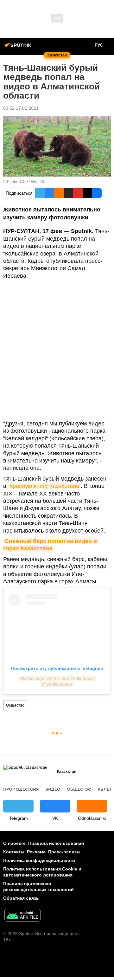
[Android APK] (22, 916)
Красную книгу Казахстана (44, 486)
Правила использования (56, 843)
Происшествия (21, 789)
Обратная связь (21, 898)
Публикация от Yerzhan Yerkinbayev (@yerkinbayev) (58, 681)
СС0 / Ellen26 (32, 181)
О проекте (14, 843)
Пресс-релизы (64, 851)
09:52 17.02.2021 (21, 108)
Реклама (36, 851)
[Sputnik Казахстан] (19, 47)
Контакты (13, 851)
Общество (15, 705)
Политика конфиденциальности (39, 860)
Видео (52, 789)
